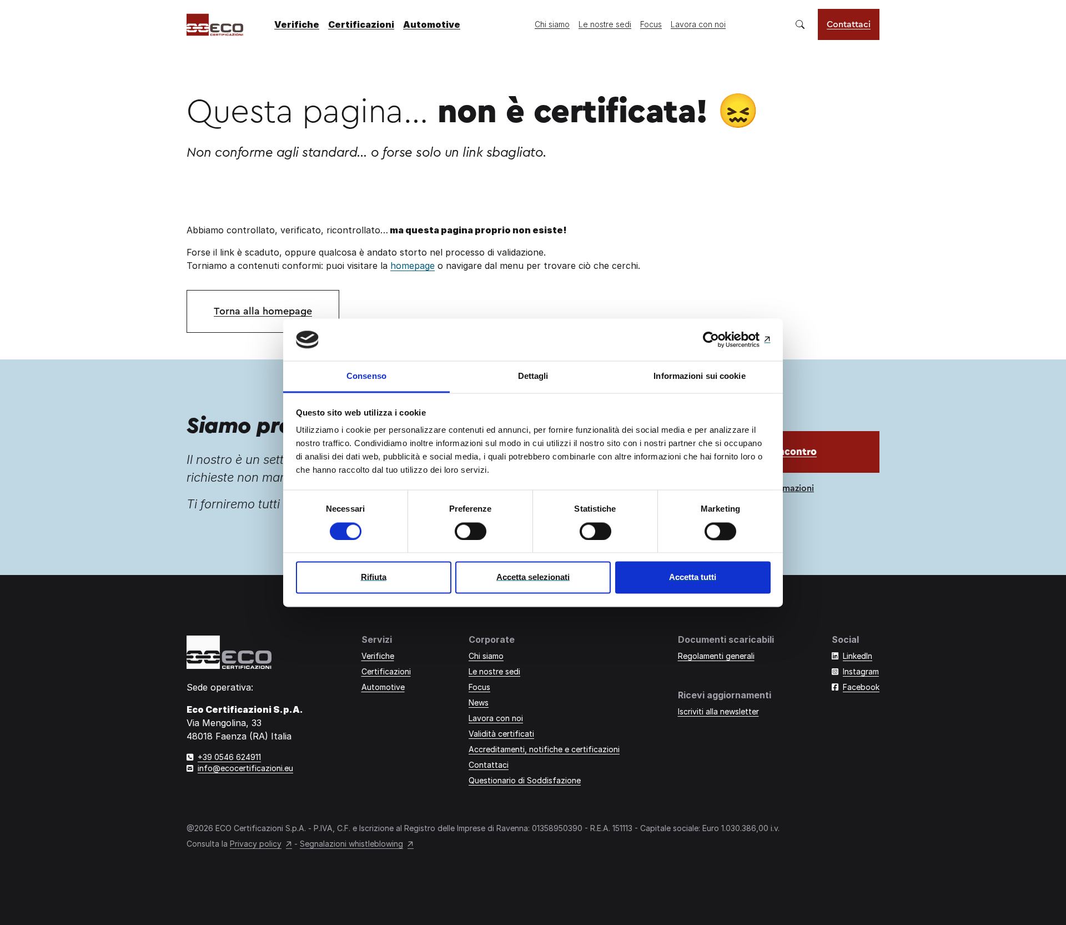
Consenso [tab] (366, 376)
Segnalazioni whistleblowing (351, 843)
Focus (651, 24)
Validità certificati (501, 733)
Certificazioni (361, 24)
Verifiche (296, 24)
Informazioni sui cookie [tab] (699, 376)
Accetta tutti (692, 577)
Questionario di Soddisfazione (525, 780)
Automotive (431, 24)
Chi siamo (552, 24)
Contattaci (849, 24)
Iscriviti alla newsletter (718, 711)
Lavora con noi (698, 24)
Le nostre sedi (605, 24)
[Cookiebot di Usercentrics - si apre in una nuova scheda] (722, 339)
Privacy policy (255, 843)
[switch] (470, 531)
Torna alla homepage (263, 311)
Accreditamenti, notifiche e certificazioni (544, 749)
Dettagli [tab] (533, 376)
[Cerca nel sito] (800, 24)
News (479, 702)
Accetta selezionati (533, 577)
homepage (412, 265)
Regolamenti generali (716, 656)
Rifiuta (373, 577)
